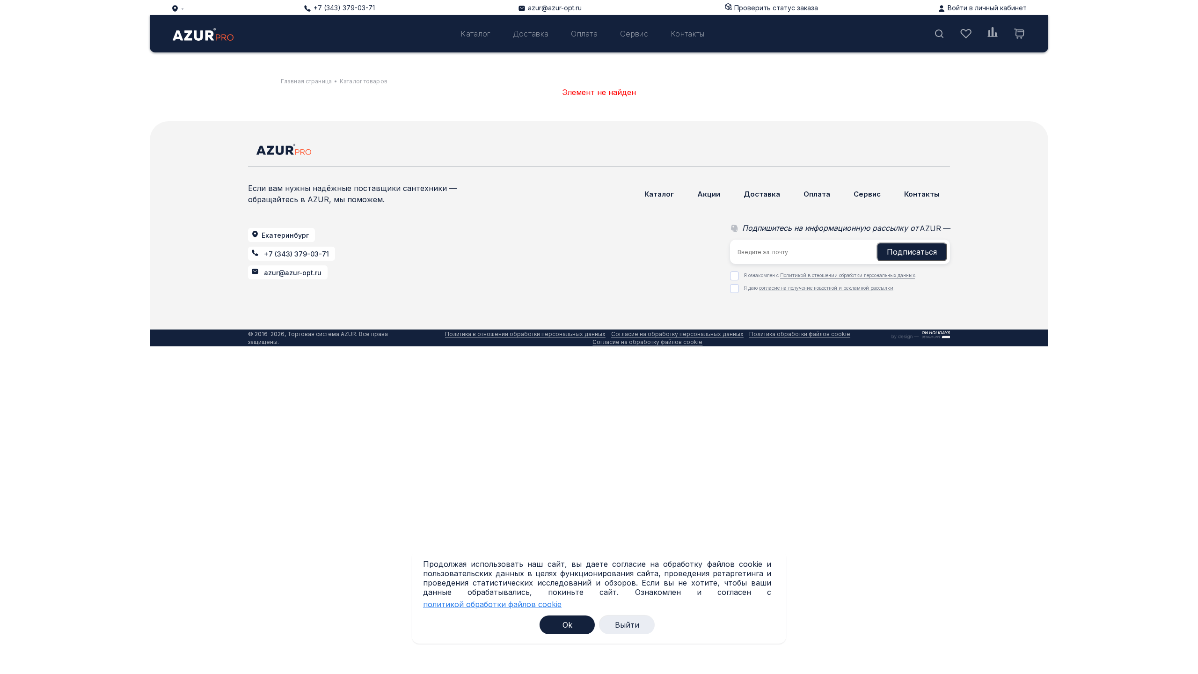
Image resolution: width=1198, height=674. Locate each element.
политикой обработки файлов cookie (492, 604)
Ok (567, 625)
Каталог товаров (363, 81)
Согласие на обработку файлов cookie (647, 341)
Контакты (688, 33)
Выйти (627, 625)
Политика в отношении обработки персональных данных (525, 333)
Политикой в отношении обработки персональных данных (847, 275)
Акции (708, 194)
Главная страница (306, 81)
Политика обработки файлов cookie (799, 333)
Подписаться (912, 251)
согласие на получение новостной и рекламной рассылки (826, 288)
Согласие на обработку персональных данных (677, 333)
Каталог (475, 33)
